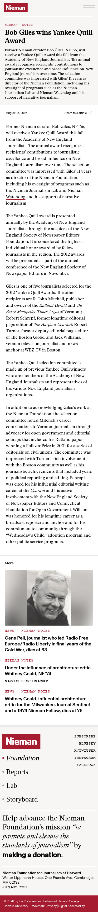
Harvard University (16, 906)
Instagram (85, 757)
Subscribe (85, 736)
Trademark (37, 906)
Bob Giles (61, 127)
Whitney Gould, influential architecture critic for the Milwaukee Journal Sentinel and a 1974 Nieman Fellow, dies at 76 (47, 704)
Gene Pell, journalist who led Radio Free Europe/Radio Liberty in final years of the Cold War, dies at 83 (48, 644)
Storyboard (22, 799)
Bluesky (87, 743)
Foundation (22, 758)
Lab (11, 785)
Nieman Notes (19, 24)
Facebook (86, 764)
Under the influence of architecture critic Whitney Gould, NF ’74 (48, 670)
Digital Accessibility (71, 906)
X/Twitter (85, 750)
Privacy (52, 906)
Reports (17, 772)
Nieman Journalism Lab (35, 191)
